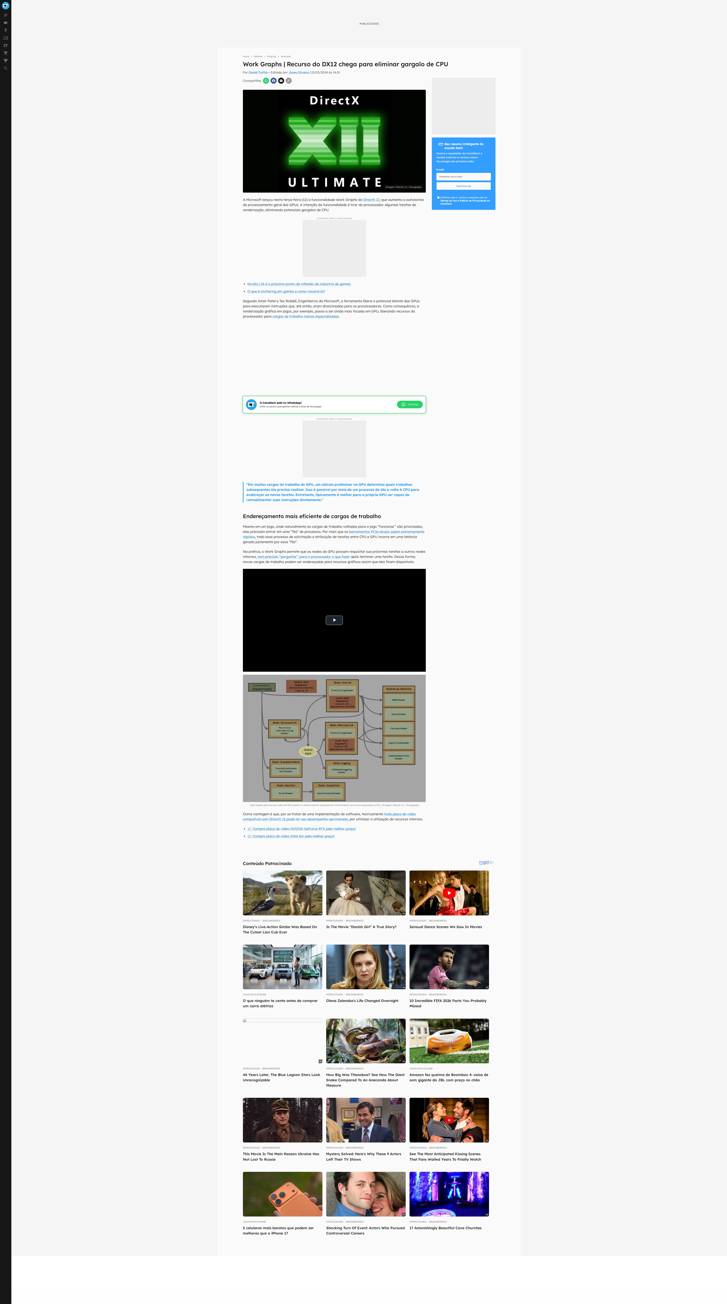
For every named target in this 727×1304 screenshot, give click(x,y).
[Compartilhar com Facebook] (274, 81)
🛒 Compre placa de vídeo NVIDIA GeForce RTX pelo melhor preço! (301, 829)
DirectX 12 (371, 200)
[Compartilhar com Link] (289, 81)
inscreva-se (463, 185)
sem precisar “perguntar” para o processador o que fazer (304, 556)
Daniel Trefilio (258, 72)
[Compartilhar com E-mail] (281, 81)
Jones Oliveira (299, 72)
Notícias (258, 56)
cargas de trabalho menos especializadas (305, 316)
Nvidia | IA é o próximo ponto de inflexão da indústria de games (299, 284)
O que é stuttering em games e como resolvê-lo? (286, 291)
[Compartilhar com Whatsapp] (266, 81)
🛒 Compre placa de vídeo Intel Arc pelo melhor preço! (291, 836)
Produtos (271, 56)
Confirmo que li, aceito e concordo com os (465, 200)
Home (246, 56)
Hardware (286, 56)
